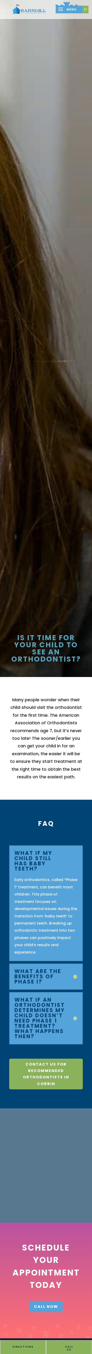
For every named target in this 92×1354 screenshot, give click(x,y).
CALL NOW (46, 1306)
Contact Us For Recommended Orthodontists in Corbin (46, 1074)
